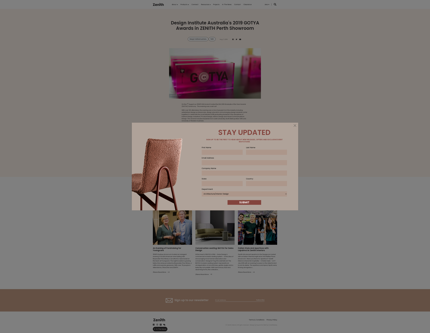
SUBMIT (244, 202)
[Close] (295, 125)
